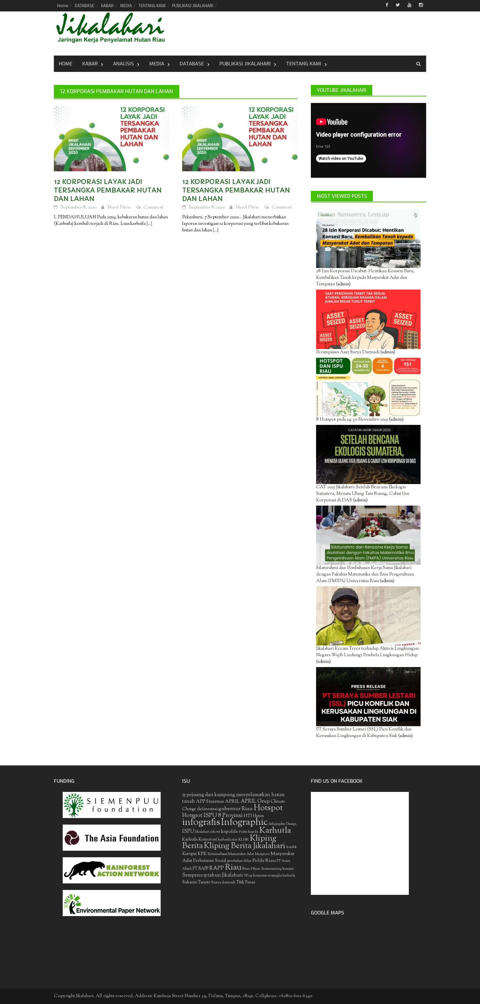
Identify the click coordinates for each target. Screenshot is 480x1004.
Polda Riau (264, 860)
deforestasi (207, 809)
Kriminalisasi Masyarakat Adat (231, 854)
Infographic (244, 822)
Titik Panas (245, 882)
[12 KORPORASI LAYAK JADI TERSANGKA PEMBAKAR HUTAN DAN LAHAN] (111, 138)
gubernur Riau (235, 809)
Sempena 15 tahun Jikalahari (212, 875)
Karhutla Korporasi (199, 839)
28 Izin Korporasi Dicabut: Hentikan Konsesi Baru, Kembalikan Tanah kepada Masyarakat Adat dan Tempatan (365, 278)
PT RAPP (200, 869)
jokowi (215, 831)
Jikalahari (202, 831)
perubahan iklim (239, 861)
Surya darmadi (223, 882)
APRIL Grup (255, 801)
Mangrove (262, 854)
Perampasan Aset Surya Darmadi (347, 352)
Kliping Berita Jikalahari (244, 846)
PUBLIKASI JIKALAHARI (192, 5)
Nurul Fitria (118, 207)
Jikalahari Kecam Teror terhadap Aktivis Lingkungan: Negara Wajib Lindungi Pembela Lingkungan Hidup (368, 652)
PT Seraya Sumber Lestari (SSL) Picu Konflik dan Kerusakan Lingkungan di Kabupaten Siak (363, 732)
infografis (201, 822)
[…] (149, 224)
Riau (233, 868)
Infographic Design (282, 824)
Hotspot (268, 808)
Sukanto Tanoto (196, 882)
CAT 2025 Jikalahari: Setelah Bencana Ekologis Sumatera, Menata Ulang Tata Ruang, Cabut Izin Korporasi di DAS (362, 494)
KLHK (243, 840)
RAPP (216, 868)
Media (156, 63)
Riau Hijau (251, 869)
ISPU (188, 831)
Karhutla (275, 831)
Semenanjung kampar (277, 868)
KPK (202, 854)
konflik (291, 847)
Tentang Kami (303, 63)
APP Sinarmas (210, 801)
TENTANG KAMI (152, 5)
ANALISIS (123, 63)
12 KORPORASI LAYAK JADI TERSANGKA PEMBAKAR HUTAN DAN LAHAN (108, 190)
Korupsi (189, 854)
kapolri (253, 831)
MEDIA (126, 5)
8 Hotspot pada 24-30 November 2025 (352, 419)
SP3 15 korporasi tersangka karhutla (269, 875)
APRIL (232, 801)
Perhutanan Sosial (209, 861)
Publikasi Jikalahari (245, 63)
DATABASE (84, 5)
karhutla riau (227, 839)
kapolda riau (234, 831)
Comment (153, 207)
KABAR (107, 5)
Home (62, 5)
